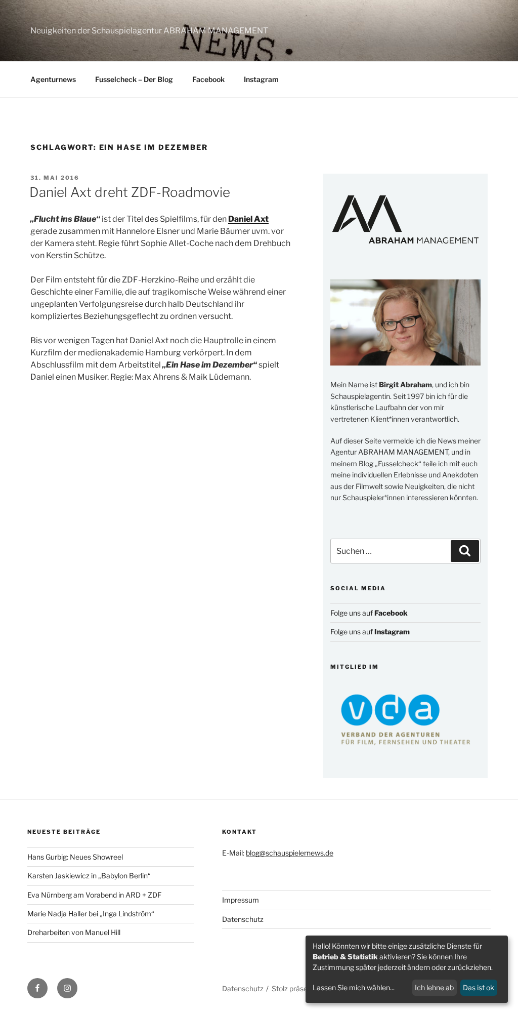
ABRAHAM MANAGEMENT (403, 452)
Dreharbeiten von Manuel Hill (73, 932)
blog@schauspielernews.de (289, 852)
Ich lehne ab (434, 987)
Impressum (240, 900)
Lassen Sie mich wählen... (354, 987)
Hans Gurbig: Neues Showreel (75, 857)
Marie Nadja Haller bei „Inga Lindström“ (90, 913)
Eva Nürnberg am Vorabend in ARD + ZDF (94, 894)
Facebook (208, 79)
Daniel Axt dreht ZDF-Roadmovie (129, 192)
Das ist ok (478, 987)
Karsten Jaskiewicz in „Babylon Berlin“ (89, 875)
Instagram (261, 79)
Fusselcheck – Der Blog (134, 79)
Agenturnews (53, 79)
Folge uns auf (369, 613)
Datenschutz (243, 919)
